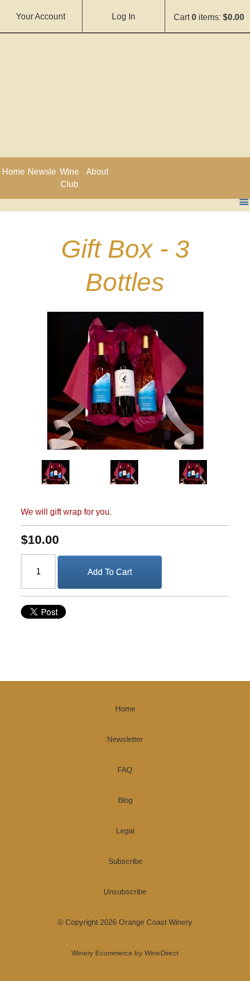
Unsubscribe (125, 891)
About (97, 172)
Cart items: (209, 17)
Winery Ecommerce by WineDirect (125, 953)
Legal (125, 831)
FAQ (125, 770)
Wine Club (69, 178)
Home (13, 172)
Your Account (40, 16)
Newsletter (42, 172)
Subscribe (125, 861)
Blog (125, 800)
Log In (123, 16)
